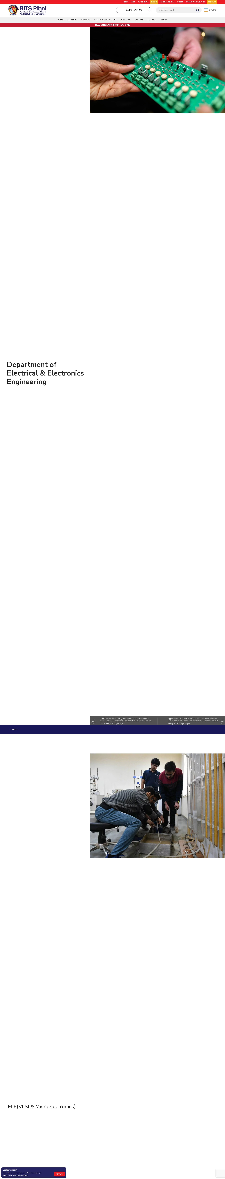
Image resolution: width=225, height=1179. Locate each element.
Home (60, 20)
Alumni (164, 20)
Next (222, 721)
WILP (133, 2)
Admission (85, 20)
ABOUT (126, 2)
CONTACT (212, 2)
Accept (59, 1174)
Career (180, 2)
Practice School (167, 2)
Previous (93, 721)
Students (152, 20)
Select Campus (134, 10)
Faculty (139, 20)
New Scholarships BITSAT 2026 (112, 25)
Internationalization (195, 2)
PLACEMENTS (143, 2)
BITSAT (154, 2)
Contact (14, 729)
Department (126, 20)
